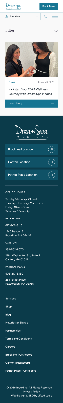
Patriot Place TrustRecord (20, 370)
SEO (31, 395)
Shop (8, 306)
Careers (10, 346)
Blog (8, 314)
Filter (9, 30)
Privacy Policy (31, 391)
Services (10, 298)
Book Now (50, 6)
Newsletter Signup (16, 322)
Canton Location (19, 162)
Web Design (18, 395)
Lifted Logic (45, 395)
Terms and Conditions (18, 338)
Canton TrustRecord (17, 362)
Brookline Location (20, 149)
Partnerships (12, 330)
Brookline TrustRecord (18, 354)
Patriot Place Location (22, 175)
